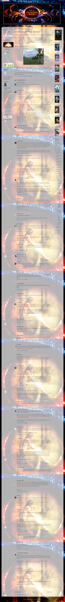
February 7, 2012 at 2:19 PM (22, 446)
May (58, 171)
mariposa (18, 438)
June (58, 169)
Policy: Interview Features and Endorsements (14, 26)
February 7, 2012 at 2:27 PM (22, 463)
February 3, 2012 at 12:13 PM (22, 98)
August (58, 164)
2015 (57, 145)
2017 (57, 141)
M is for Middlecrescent (59, 193)
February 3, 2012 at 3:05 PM (22, 194)
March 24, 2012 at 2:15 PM (22, 584)
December (59, 152)
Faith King (19, 141)
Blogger (39, 599)
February (59, 177)
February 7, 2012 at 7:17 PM (22, 505)
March (58, 175)
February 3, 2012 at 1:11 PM (22, 137)
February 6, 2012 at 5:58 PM (22, 423)
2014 (57, 147)
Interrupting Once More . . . (59, 223)
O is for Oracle (58, 186)
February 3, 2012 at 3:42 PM (22, 220)
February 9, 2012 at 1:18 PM (22, 538)
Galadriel (18, 335)
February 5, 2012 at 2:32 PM (22, 362)
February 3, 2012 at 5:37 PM (22, 250)
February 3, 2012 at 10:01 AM (22, 86)
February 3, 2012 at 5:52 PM (22, 279)
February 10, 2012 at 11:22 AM (22, 549)
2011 (57, 230)
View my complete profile (6, 111)
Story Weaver (19, 427)
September (59, 161)
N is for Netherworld (59, 189)
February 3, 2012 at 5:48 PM (22, 268)
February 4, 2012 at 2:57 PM (22, 340)
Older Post (50, 592)
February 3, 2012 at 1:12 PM (22, 160)
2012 (57, 151)
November (59, 155)
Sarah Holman (19, 82)
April (58, 173)
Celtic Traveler (19, 224)
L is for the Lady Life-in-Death (59, 198)
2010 (57, 232)
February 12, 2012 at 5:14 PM (22, 573)
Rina (18, 344)
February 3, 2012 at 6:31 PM (22, 298)
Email (4, 34)
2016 (57, 143)
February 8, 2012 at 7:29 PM (22, 516)
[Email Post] (34, 76)
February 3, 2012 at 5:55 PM (22, 289)
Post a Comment (19, 587)
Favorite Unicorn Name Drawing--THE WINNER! (59, 205)
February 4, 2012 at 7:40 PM (22, 350)
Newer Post (17, 592)
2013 (57, 149)
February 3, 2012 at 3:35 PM (22, 209)
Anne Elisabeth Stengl (21, 178)
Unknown (19, 214)
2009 (57, 234)
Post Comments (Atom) (24, 595)
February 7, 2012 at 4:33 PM (22, 491)
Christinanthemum (20, 254)
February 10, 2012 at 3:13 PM (22, 564)
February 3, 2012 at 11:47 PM (22, 315)
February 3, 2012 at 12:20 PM (22, 121)
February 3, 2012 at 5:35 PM (22, 240)
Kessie (18, 302)
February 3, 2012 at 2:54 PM (22, 174)
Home (5, 26)
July (58, 167)
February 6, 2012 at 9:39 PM (22, 434)
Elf (17, 262)
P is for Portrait (59, 183)
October (59, 158)
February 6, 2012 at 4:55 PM (22, 397)
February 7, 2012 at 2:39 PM (22, 476)
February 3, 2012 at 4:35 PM (22, 231)
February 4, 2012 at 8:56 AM (22, 322)
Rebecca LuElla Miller (21, 126)
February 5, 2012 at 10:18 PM (22, 385)
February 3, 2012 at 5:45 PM (22, 258)
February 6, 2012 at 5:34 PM (22, 405)
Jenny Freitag (19, 90)
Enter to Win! (58, 180)
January (58, 227)
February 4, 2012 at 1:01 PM (22, 331)
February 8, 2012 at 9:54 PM (22, 531)
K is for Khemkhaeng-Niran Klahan (59, 212)
